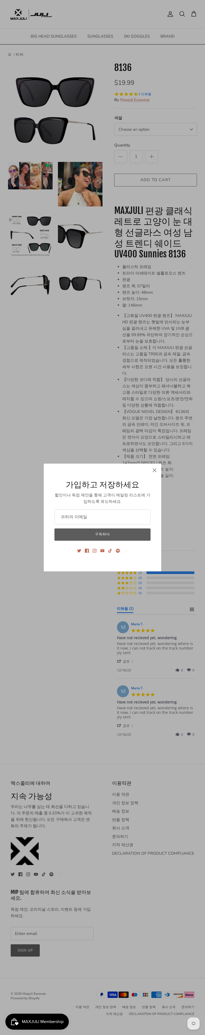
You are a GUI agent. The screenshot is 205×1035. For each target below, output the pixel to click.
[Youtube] (102, 551)
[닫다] (154, 470)
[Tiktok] (110, 551)
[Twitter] (79, 551)
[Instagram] (95, 551)
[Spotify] (118, 551)
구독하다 (102, 534)
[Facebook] (87, 551)
